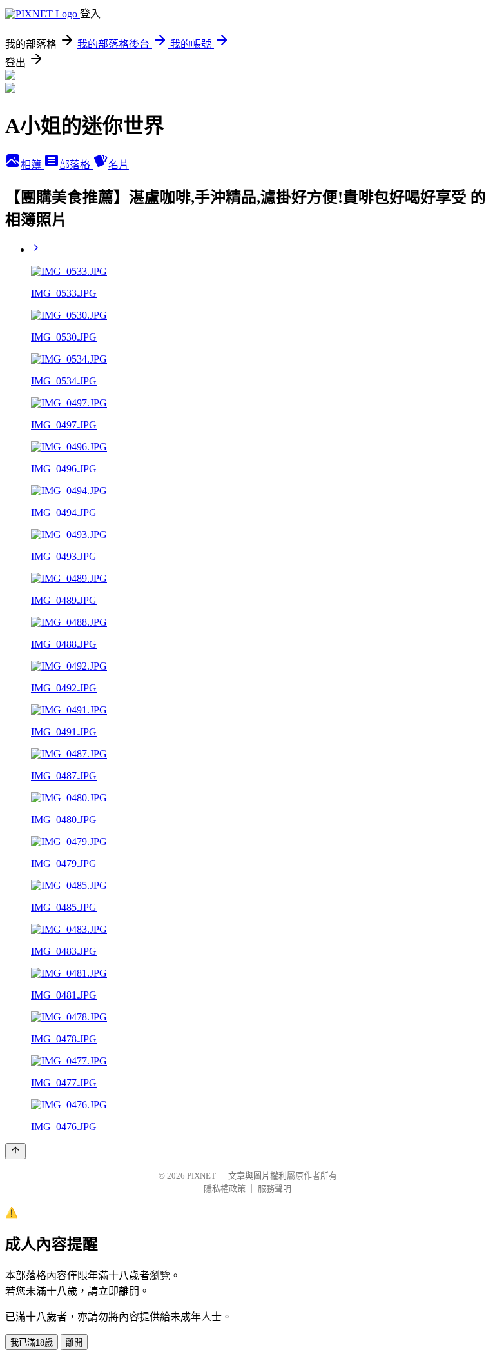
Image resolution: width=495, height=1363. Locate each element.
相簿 (32, 164)
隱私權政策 (225, 1188)
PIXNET (201, 1175)
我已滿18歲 (31, 1343)
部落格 (76, 164)
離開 (74, 1343)
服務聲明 (274, 1188)
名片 (118, 164)
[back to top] (15, 1151)
